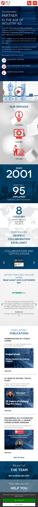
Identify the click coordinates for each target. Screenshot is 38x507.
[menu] (35, 3)
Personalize (19, 504)
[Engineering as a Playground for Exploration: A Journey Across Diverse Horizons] (19, 439)
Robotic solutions (15, 72)
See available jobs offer (19, 475)
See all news (19, 457)
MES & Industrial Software (18, 66)
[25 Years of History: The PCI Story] (19, 397)
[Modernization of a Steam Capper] (19, 358)
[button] (29, 3)
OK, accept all (19, 500)
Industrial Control (15, 59)
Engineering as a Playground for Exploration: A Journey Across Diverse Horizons (18, 420)
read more (7, 371)
